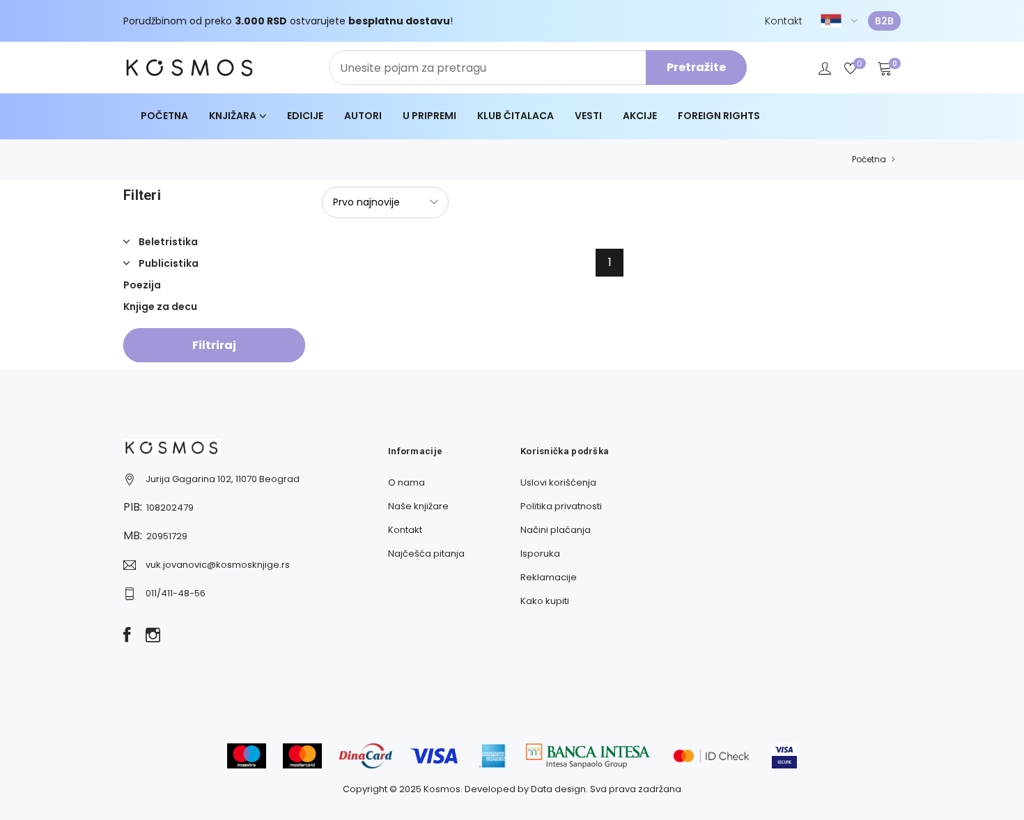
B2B (884, 21)
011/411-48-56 (175, 593)
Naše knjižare (418, 506)
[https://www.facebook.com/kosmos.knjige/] (127, 636)
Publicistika (168, 263)
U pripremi (429, 116)
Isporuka (540, 553)
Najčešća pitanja (426, 553)
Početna (164, 116)
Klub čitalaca (515, 116)
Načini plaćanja (555, 529)
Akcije (640, 116)
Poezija (142, 285)
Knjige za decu (160, 307)
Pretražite (696, 67)
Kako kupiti (544, 601)
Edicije (305, 116)
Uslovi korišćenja (558, 482)
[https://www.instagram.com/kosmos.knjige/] (153, 636)
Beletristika (167, 242)
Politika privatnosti (561, 506)
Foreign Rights (719, 116)
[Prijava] (825, 68)
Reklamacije (548, 577)
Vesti (588, 116)
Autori (363, 116)
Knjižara (232, 116)
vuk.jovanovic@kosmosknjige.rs (218, 564)
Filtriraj (214, 345)
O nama (406, 482)
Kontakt (783, 21)
